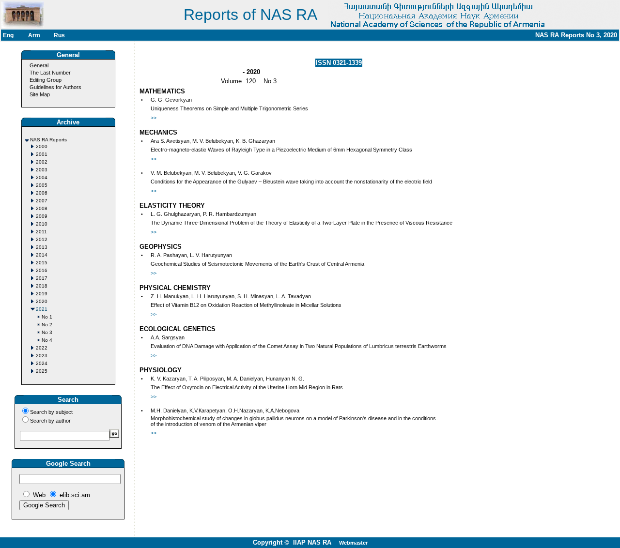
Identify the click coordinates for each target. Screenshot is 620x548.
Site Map (40, 94)
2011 (41, 231)
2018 (41, 286)
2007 (41, 200)
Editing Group (46, 80)
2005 (41, 185)
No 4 (47, 340)
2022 (41, 347)
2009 (41, 216)
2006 (41, 193)
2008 (41, 208)
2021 (41, 309)
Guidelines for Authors (55, 87)
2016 (41, 270)
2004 (41, 177)
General (39, 65)
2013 (41, 247)
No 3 (47, 332)
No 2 (47, 324)
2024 (41, 363)
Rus (59, 35)
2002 (41, 162)
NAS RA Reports (48, 139)
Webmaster (353, 543)
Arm (34, 35)
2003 (41, 169)
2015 (41, 262)
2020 (41, 301)
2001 (41, 154)
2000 (41, 146)
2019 (41, 293)
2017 (41, 278)
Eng (8, 35)
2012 (41, 239)
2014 (41, 255)
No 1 (47, 317)
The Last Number (50, 73)
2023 (41, 355)
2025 (41, 371)
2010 (41, 224)
